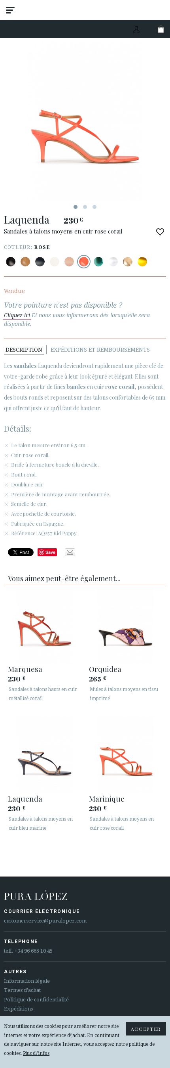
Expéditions (18, 1009)
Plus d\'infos (36, 1053)
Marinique (107, 798)
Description (24, 349)
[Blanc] (54, 261)
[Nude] (69, 261)
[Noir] (10, 261)
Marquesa (25, 669)
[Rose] (84, 261)
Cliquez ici (17, 315)
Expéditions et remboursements (100, 349)
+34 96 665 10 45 (34, 951)
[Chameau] (25, 261)
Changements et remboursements (70, 29)
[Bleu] (40, 261)
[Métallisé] (98, 261)
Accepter (146, 1029)
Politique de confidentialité (36, 1000)
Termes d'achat (22, 990)
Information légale (27, 981)
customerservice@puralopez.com (45, 921)
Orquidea (105, 669)
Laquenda (25, 798)
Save (50, 552)
